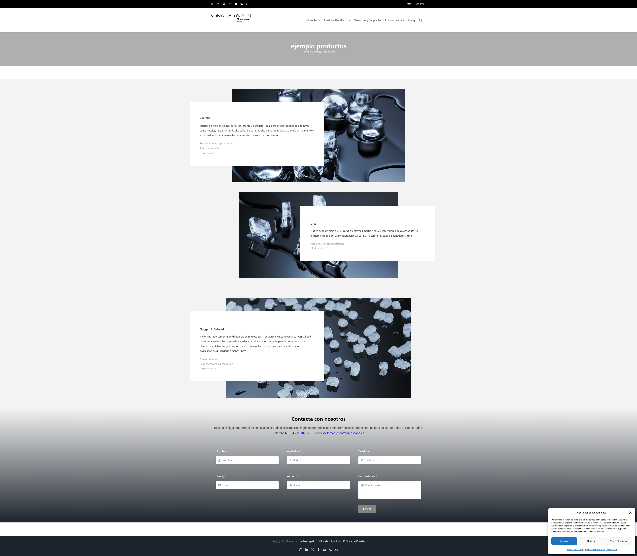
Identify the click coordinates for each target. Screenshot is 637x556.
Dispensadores (208, 153)
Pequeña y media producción (216, 143)
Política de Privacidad (595, 549)
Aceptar (564, 541)
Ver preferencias (619, 541)
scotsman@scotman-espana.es (343, 433)
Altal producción (209, 148)
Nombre (222, 451)
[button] (630, 512)
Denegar (591, 541)
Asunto (292, 476)
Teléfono (365, 451)
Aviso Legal (611, 549)
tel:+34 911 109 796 (298, 433)
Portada (306, 52)
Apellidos (294, 451)
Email (220, 476)
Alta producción (209, 359)
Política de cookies (575, 549)
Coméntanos (367, 476)
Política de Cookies (354, 541)
